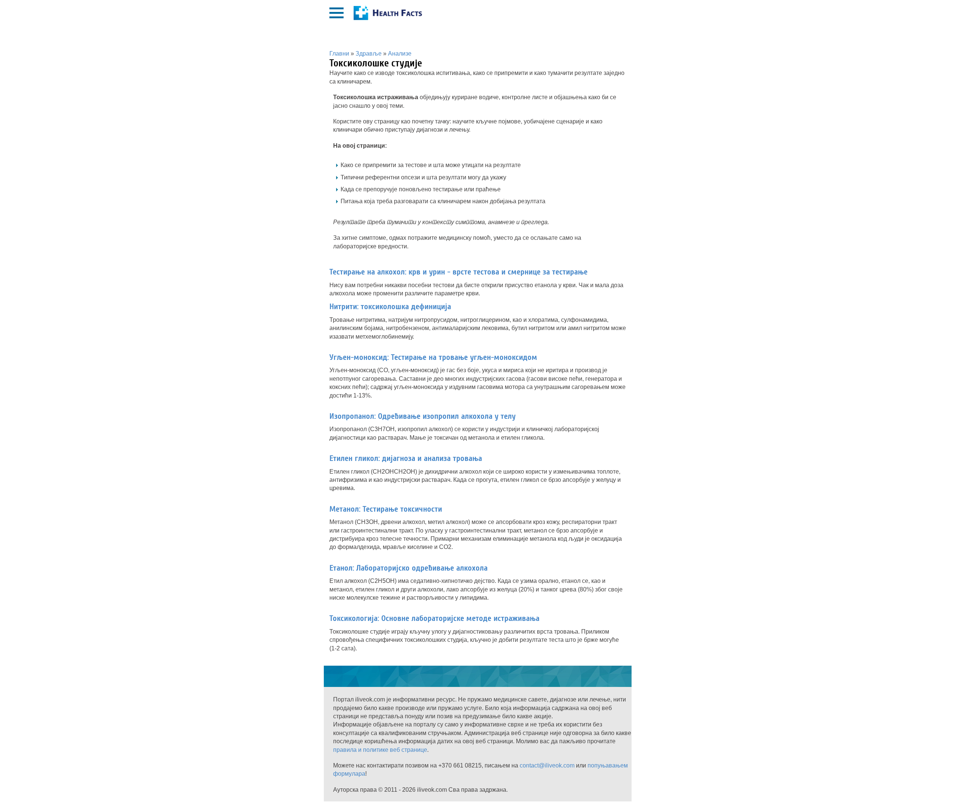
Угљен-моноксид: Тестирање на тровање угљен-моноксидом (433, 357)
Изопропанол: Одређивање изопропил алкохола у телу (422, 416)
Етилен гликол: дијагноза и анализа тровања (405, 458)
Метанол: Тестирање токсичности (385, 509)
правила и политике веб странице (380, 750)
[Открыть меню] (336, 12)
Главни (339, 53)
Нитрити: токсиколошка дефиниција (390, 306)
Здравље (369, 53)
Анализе (399, 53)
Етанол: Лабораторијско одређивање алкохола (408, 568)
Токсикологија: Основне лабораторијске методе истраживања (434, 618)
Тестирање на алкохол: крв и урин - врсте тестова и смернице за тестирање (458, 272)
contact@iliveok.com (547, 765)
